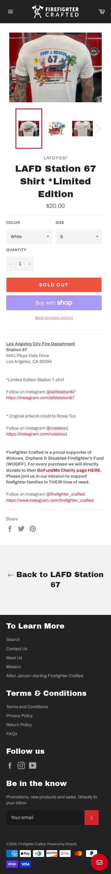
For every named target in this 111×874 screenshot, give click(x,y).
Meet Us (14, 658)
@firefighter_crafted (65, 494)
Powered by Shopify (62, 844)
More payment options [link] (54, 318)
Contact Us (16, 649)
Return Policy (19, 724)
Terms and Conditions (27, 706)
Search (13, 639)
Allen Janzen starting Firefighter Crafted (44, 675)
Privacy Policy (19, 715)
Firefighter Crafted (32, 844)
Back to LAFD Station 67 (59, 580)
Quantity (16, 250)
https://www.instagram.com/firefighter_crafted (50, 500)
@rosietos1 (57, 428)
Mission (13, 666)
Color (13, 222)
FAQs (11, 733)
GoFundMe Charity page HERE (69, 470)
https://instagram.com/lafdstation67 (40, 397)
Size (60, 222)
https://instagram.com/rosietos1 (36, 434)
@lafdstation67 (61, 392)
